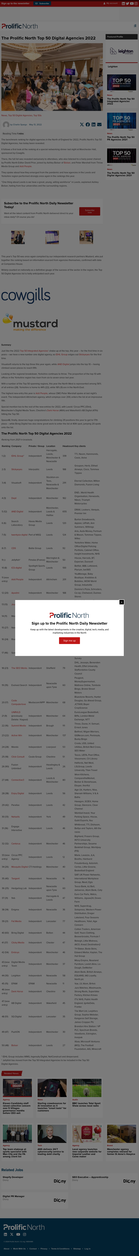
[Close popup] (121, 602)
